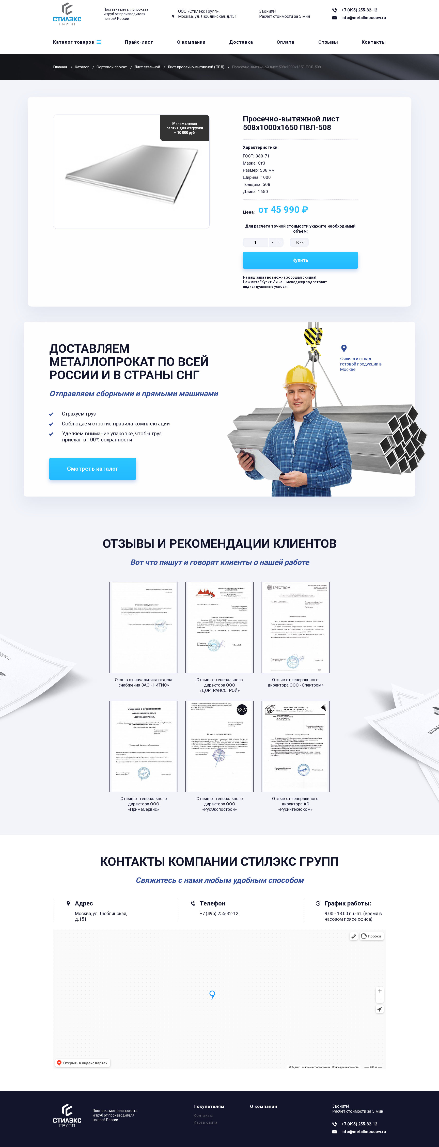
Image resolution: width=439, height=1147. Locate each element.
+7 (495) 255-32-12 (359, 10)
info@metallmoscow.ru (363, 17)
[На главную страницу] (67, 14)
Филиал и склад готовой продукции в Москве (361, 364)
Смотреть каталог (92, 469)
